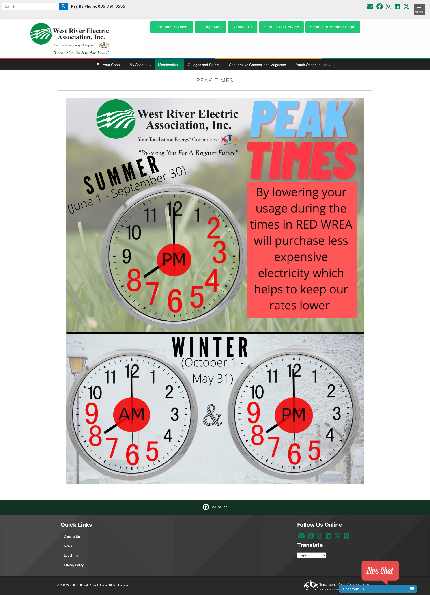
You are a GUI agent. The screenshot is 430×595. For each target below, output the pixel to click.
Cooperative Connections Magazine (258, 64)
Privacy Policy (74, 565)
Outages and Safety (204, 64)
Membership (168, 64)
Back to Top (219, 506)
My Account (139, 64)
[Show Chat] (412, 589)
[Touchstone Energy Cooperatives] (337, 585)
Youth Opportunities (312, 64)
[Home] (69, 38)
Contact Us (72, 536)
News (68, 546)
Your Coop (112, 64)
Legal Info (71, 555)
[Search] (63, 6)
